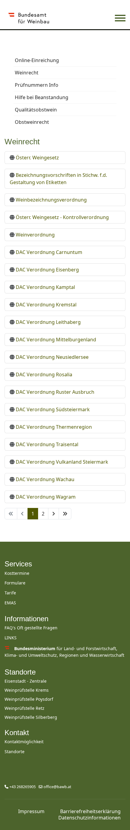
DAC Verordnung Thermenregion (54, 427)
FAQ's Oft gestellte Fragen (31, 628)
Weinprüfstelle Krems (27, 690)
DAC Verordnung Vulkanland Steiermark (62, 462)
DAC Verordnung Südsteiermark (53, 409)
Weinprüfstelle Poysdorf (29, 699)
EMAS (10, 603)
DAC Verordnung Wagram (46, 496)
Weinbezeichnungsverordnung (51, 199)
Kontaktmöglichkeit (24, 741)
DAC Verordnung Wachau (45, 479)
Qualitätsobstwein (36, 109)
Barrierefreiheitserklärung (90, 811)
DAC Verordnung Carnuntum (49, 252)
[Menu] (120, 18)
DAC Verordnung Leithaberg (48, 322)
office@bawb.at (57, 786)
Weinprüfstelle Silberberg (31, 717)
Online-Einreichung (37, 60)
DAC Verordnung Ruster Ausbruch (55, 392)
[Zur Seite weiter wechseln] (53, 513)
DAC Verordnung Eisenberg (47, 269)
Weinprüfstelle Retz (24, 708)
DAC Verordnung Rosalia (44, 374)
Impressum (31, 811)
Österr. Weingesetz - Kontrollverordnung (62, 217)
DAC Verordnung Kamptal (45, 287)
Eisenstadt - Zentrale (26, 681)
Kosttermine (17, 573)
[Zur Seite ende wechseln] (65, 513)
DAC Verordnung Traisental (47, 444)
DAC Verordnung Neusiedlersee (52, 357)
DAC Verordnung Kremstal (46, 304)
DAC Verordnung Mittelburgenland (56, 339)
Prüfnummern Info (36, 85)
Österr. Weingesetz (37, 157)
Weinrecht (26, 72)
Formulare (15, 583)
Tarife (10, 593)
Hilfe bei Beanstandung (41, 97)
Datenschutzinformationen (89, 817)
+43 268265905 (22, 786)
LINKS (11, 638)
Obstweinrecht (32, 122)
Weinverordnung (35, 234)
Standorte (20, 672)
